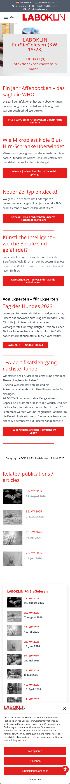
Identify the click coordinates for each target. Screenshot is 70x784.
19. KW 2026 (31, 670)
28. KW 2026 (34, 532)
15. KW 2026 (31, 684)
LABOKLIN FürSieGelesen (33, 458)
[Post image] (12, 496)
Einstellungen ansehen (35, 770)
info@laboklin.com (37, 9)
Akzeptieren (35, 751)
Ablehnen (35, 760)
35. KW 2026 (34, 490)
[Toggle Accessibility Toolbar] (65, 769)
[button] (64, 708)
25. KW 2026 (34, 553)
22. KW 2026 (31, 656)
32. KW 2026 (34, 511)
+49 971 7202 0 (46, 2)
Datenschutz (35, 779)
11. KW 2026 (31, 699)
